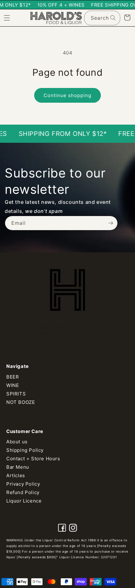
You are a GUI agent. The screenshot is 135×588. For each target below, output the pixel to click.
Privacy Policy (23, 484)
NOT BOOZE (20, 402)
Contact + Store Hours (33, 459)
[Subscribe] (110, 223)
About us (17, 442)
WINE (12, 385)
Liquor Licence (23, 501)
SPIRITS (16, 394)
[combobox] (102, 18)
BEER (12, 377)
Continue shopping (67, 95)
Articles (15, 475)
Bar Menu (17, 467)
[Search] (113, 18)
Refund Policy (23, 492)
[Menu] (7, 18)
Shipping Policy (25, 450)
